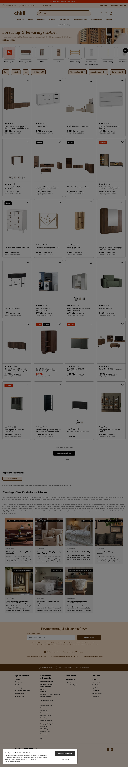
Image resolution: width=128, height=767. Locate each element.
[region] (40, 756)
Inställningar (65, 759)
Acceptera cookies (65, 754)
